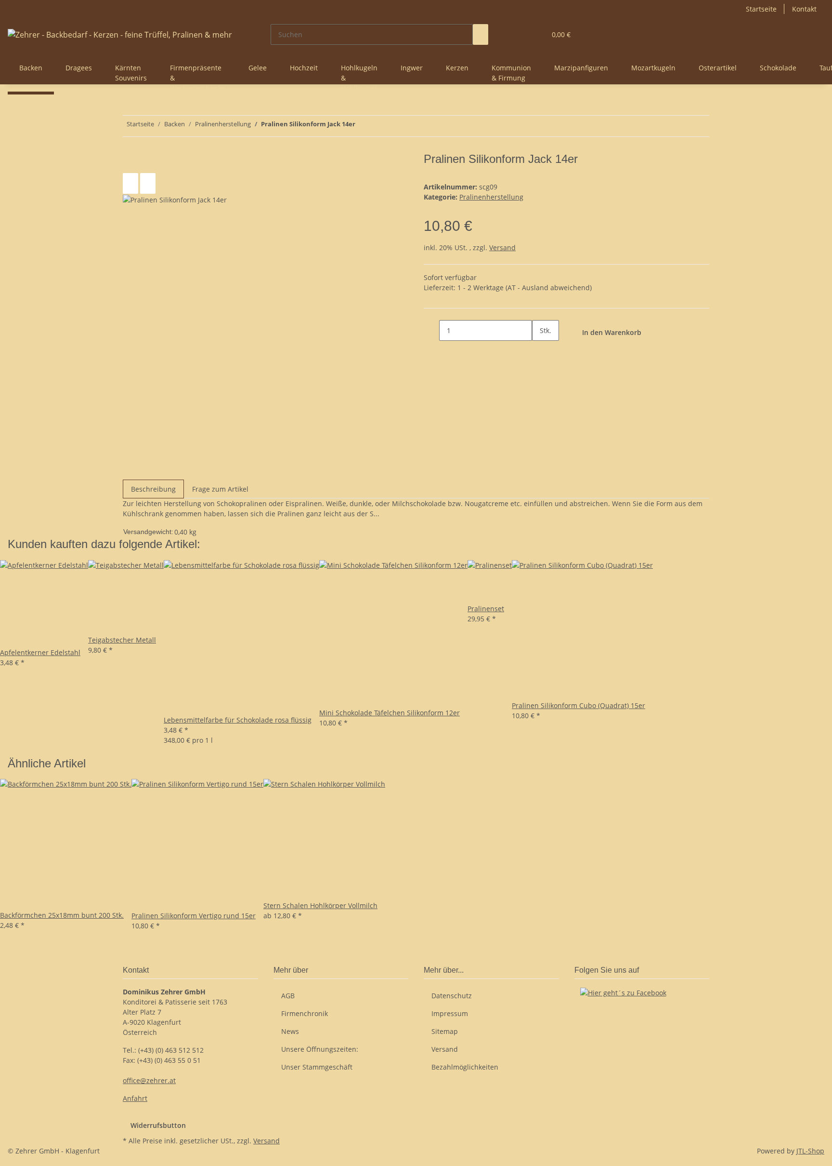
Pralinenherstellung (491, 196)
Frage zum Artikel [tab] (220, 489)
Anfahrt (135, 1098)
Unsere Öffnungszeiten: (319, 1049)
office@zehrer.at (149, 1080)
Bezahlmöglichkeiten (464, 1067)
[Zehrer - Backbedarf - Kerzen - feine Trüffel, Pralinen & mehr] (120, 34)
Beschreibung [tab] (153, 489)
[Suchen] (480, 34)
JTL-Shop (810, 1150)
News (290, 1031)
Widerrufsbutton (158, 1125)
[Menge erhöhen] (539, 351)
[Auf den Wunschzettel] (148, 183)
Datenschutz (451, 995)
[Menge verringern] (431, 330)
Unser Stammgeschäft (316, 1067)
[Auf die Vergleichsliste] (130, 183)
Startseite (761, 8)
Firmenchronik (304, 1013)
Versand (502, 247)
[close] (130, 162)
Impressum (449, 1013)
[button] (519, 34)
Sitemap (444, 1031)
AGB (288, 995)
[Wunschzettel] (534, 34)
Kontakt (804, 8)
